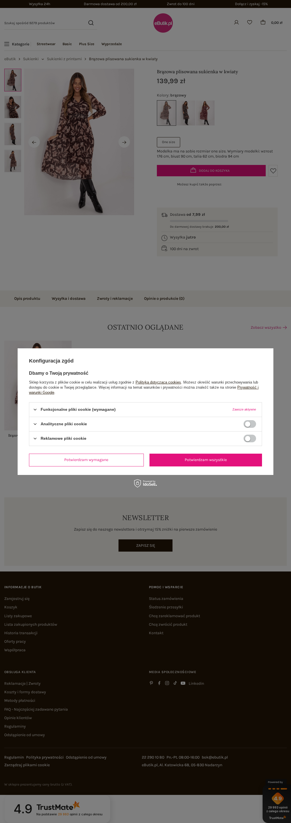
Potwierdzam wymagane (86, 459)
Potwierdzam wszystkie (206, 459)
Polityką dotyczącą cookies (158, 382)
